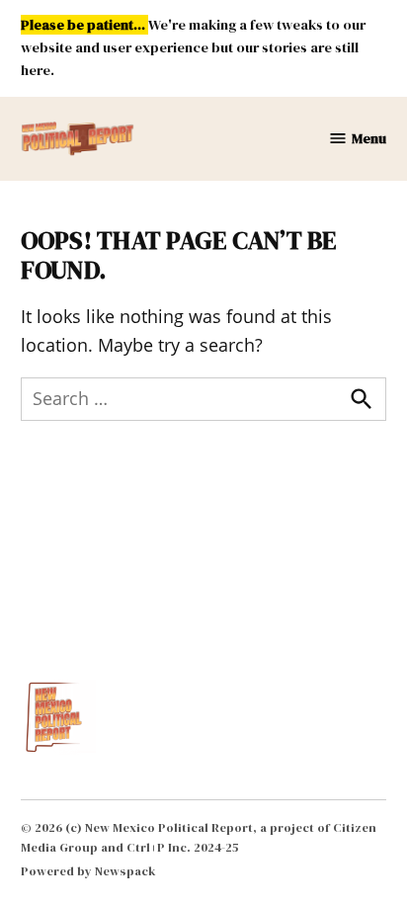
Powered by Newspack (88, 871)
